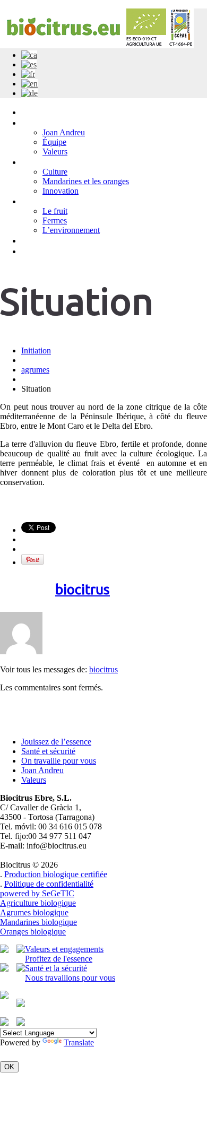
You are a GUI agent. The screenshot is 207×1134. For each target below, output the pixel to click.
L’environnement (71, 230)
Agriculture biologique (38, 902)
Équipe (54, 141)
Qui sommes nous (57, 122)
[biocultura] (20, 950)
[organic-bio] (4, 1022)
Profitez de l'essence (58, 958)
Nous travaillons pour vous (70, 977)
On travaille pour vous (58, 760)
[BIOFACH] (20, 1004)
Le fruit (54, 210)
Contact (37, 251)
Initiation (39, 112)
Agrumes (39, 162)
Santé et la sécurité (56, 968)
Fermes (54, 220)
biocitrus (82, 589)
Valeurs (54, 151)
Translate (79, 1042)
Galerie (35, 201)
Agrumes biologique (34, 912)
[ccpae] (4, 950)
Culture (54, 171)
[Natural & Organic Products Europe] (20, 968)
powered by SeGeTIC (37, 893)
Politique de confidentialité (48, 883)
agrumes (35, 369)
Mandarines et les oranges (85, 181)
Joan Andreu (63, 132)
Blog (30, 240)
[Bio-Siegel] (4, 996)
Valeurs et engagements (64, 949)
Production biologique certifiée (55, 874)
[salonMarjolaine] (20, 1022)
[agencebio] (4, 968)
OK (9, 1067)
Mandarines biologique (38, 922)
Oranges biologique (33, 931)
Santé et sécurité (48, 751)
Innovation (60, 190)
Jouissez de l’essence (56, 741)
